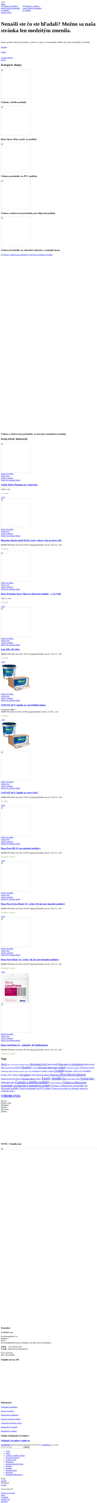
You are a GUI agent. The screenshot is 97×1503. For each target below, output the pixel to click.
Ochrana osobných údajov (11, 1419)
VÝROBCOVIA (10, 1095)
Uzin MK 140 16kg (10, 649)
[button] (7, 474)
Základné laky (8, 1082)
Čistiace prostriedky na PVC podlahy (35, 1088)
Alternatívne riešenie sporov (11, 1423)
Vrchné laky (87, 1078)
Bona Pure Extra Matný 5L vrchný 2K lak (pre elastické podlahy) (33, 904)
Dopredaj (35, 1068)
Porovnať (9, 1473)
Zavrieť (4, 1481)
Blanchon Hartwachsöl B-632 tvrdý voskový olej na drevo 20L (31, 540)
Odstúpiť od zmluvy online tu (15, 1440)
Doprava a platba (7, 1411)
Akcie (4, 1064)
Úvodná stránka (7, 58)
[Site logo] (12, 10)
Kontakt (4, 47)
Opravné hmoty (42, 1075)
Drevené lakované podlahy (52, 1067)
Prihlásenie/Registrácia (14, 1475)
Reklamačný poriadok (9, 1427)
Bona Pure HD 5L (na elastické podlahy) (20, 848)
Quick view (5, 476)
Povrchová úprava (73, 1074)
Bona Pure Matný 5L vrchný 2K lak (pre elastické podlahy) (30, 959)
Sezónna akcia (28, 1078)
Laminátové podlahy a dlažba (43, 1071)
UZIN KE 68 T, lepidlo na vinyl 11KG (19, 792)
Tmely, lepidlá (52, 1078)
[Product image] (16, 780)
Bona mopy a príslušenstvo (71, 1064)
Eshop (3, 52)
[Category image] (16, 98)
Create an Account (8, 1493)
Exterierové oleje (87, 1067)
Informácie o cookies (9, 1431)
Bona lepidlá (52, 1064)
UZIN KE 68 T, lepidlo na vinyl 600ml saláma (23, 705)
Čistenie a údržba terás (56, 1083)
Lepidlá (59, 1070)
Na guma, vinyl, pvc (73, 1071)
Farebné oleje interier (7, 1071)
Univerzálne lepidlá (73, 1079)
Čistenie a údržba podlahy (32, 1082)
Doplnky (26, 1067)
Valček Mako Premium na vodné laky (19, 484)
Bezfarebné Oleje (38, 1064)
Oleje (33, 1075)
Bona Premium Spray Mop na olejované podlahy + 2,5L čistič (31, 594)
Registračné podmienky (10, 1415)
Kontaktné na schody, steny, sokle (22, 1071)
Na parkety (25, 1074)
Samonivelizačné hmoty (11, 1079)
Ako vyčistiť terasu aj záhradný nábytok (19, 1064)
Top (64, 1078)
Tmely (38, 1079)
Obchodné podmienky (9, 1407)
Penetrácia (55, 1074)
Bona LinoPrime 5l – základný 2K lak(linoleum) (24, 1045)
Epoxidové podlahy (73, 1068)
